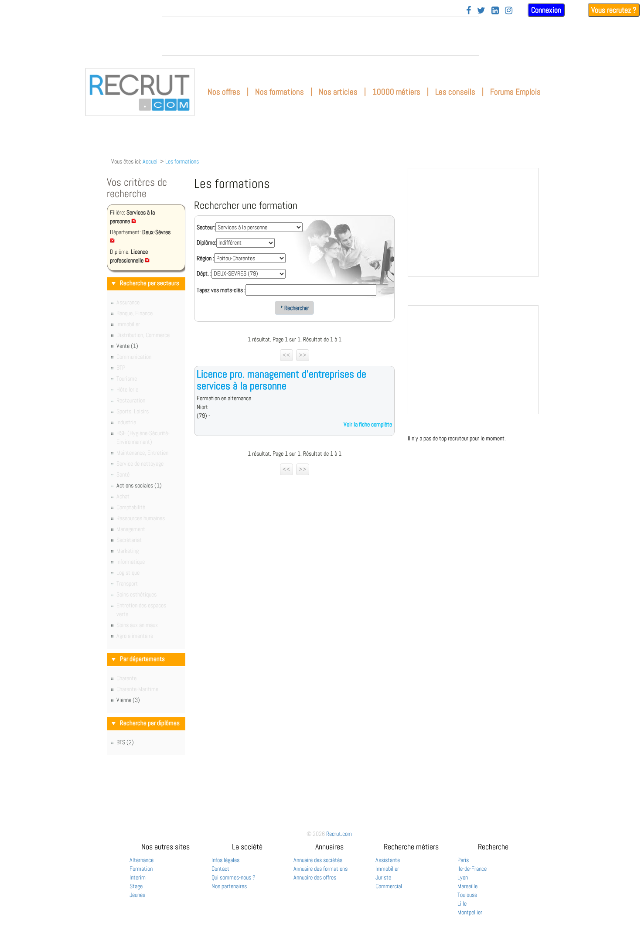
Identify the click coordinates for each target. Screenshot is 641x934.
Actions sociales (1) (139, 485)
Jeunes (137, 895)
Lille (462, 903)
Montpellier (469, 912)
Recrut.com (339, 834)
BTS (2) (125, 742)
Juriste (383, 877)
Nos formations (279, 91)
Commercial (388, 886)
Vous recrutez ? (613, 10)
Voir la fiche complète (368, 424)
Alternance (141, 860)
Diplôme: (206, 242)
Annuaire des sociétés (317, 860)
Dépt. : (204, 273)
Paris (463, 860)
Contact (220, 869)
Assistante (387, 860)
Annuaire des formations (320, 869)
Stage (136, 886)
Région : (205, 258)
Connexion (546, 10)
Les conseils (455, 91)
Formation (141, 869)
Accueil (151, 161)
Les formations (182, 161)
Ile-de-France (472, 869)
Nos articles (338, 91)
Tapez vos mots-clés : (221, 290)
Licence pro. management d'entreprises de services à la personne (281, 379)
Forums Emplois (515, 91)
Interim (138, 877)
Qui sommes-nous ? (233, 877)
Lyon (462, 877)
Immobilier (387, 869)
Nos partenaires (229, 886)
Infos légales (225, 860)
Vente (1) (127, 346)
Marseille (467, 886)
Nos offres (224, 91)
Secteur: (206, 227)
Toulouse (467, 895)
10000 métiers (396, 91)
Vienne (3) (128, 700)
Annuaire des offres (314, 877)
